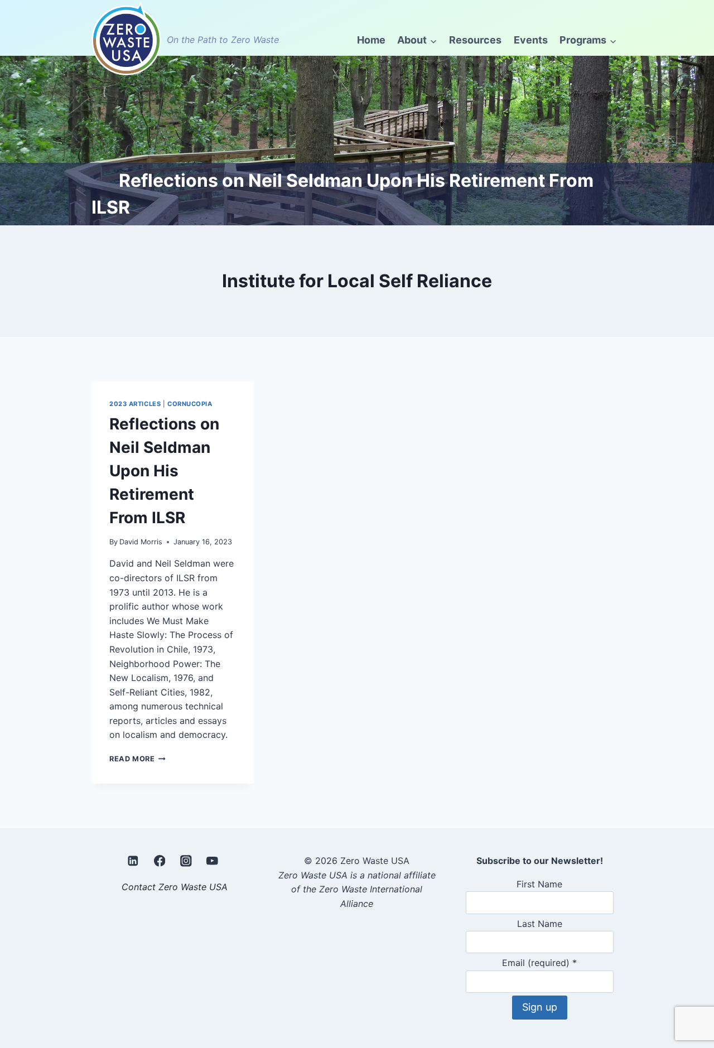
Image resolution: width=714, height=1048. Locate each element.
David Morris (140, 542)
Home (371, 40)
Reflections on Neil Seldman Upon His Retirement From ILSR (164, 470)
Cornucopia (190, 404)
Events (531, 40)
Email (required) (539, 962)
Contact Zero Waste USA (175, 886)
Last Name (539, 923)
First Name (539, 884)
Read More (137, 759)
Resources (475, 40)
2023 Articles (135, 404)
